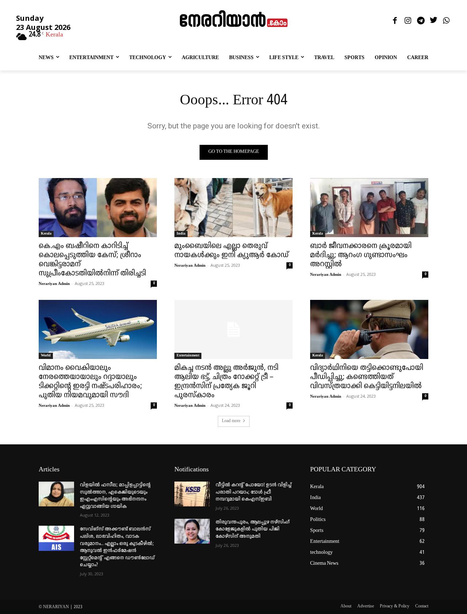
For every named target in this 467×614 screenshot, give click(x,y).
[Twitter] (433, 21)
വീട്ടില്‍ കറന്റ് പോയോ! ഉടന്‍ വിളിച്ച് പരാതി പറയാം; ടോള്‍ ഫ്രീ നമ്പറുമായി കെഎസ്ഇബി (254, 492)
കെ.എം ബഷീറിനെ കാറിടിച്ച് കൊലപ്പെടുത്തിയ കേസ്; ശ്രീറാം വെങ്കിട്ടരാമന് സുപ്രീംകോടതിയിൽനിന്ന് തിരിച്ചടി (92, 260)
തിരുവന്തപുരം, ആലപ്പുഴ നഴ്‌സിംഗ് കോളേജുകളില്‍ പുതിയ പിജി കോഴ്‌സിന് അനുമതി (252, 529)
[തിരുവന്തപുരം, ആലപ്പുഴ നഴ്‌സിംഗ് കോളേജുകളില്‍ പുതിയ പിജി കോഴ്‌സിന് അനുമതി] (192, 531)
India (181, 233)
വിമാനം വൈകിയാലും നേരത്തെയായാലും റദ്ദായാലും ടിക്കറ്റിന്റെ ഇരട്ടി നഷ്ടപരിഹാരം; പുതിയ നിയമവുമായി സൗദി (90, 381)
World (46, 355)
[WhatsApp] (446, 21)
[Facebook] (395, 21)
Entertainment (188, 355)
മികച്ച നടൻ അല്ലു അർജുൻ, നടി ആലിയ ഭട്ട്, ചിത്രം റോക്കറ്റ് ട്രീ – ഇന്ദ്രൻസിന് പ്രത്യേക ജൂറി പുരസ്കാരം (226, 381)
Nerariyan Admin (54, 283)
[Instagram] (407, 21)
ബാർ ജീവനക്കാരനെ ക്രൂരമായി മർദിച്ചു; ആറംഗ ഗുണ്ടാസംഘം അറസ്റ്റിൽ (361, 255)
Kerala (46, 233)
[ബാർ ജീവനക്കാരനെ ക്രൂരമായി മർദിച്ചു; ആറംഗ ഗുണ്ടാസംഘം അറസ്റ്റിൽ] (369, 207)
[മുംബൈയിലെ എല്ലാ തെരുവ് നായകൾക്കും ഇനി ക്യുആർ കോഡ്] (233, 207)
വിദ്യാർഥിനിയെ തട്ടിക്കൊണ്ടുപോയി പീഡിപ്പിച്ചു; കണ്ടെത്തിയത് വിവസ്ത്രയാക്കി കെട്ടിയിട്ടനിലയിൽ (366, 377)
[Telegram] (420, 21)
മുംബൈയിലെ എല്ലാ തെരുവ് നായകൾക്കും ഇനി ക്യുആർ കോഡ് (231, 251)
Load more (231, 421)
